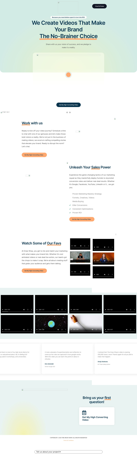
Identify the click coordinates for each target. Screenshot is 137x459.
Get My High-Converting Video (68, 105)
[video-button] (68, 74)
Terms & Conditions (68, 440)
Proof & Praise (99, 6)
